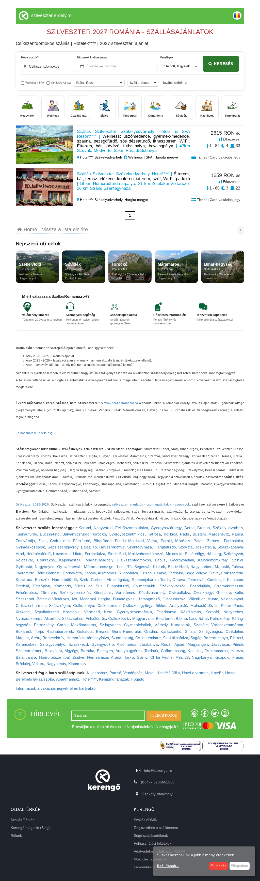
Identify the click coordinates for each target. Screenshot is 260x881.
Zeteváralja (25, 541)
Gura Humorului (126, 631)
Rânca (237, 534)
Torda (165, 579)
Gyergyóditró (102, 644)
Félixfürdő (81, 541)
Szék (83, 579)
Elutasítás (218, 866)
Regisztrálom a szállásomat (156, 828)
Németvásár (97, 657)
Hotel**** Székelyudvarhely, (101, 200)
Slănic (142, 657)
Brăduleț (23, 664)
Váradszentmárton (227, 625)
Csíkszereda (232, 573)
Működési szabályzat (150, 859)
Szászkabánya (230, 547)
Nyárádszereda (29, 618)
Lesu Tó (124, 566)
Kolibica (170, 534)
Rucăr (166, 644)
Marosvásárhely (99, 560)
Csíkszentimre (148, 638)
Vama (152, 541)
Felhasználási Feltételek (33, 433)
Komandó (62, 586)
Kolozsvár (24, 560)
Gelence (223, 592)
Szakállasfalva (175, 638)
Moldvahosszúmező (145, 554)
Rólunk (16, 835)
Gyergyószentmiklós (126, 534)
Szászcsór (25, 599)
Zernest (213, 541)
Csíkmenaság (173, 651)
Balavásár (53, 651)
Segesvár (142, 566)
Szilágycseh (110, 625)
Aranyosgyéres (129, 651)
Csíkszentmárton (31, 605)
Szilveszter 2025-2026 (32, 504)
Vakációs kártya (61, 82)
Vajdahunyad (232, 599)
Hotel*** (163, 673)
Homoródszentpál (54, 657)
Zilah (42, 541)
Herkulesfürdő (38, 554)
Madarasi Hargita (95, 599)
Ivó (74, 599)
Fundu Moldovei (129, 541)
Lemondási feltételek (150, 867)
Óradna (150, 631)
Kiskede (23, 612)
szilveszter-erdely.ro (51, 15)
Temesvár (196, 579)
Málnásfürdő (201, 605)
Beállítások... (168, 866)
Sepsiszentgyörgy (62, 547)
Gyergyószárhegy (166, 528)
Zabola (90, 573)
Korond (84, 528)
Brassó (203, 528)
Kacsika (195, 651)
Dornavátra (72, 573)
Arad (20, 554)
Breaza (102, 631)
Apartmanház (67, 679)
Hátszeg (213, 554)
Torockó (99, 534)
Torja (39, 631)
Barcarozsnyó (216, 638)
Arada (116, 657)
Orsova (178, 579)
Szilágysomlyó (52, 644)
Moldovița (174, 554)
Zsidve (78, 657)
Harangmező (148, 599)
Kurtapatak (180, 625)
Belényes (105, 651)
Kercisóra (24, 579)
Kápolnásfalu (70, 560)
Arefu (35, 638)
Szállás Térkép (23, 820)
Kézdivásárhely (152, 592)
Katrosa (154, 534)
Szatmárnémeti (29, 651)
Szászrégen (59, 605)
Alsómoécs (126, 644)
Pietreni (236, 638)
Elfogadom (239, 866)
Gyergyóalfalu (182, 560)
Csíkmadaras (216, 651)
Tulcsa (237, 566)
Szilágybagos (210, 631)
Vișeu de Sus (89, 586)
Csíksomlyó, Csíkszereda (96, 605)
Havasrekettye (112, 547)
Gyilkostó (24, 566)
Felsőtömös (96, 618)
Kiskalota (85, 631)
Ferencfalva (95, 554)
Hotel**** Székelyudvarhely (101, 157)
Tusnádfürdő (26, 534)
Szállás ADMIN (145, 820)
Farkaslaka (233, 541)
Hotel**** (89, 679)
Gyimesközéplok (30, 547)
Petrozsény (220, 618)
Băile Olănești (48, 573)
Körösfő (212, 612)
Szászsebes (73, 618)
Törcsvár (48, 592)
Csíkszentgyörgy (137, 605)
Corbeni (97, 579)
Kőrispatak (102, 592)
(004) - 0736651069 (157, 782)
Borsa (189, 528)
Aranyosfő (178, 605)
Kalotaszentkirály (213, 560)
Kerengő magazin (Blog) (30, 828)
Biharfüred (102, 541)
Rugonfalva (128, 573)
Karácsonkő (170, 631)
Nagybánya (202, 657)
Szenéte (200, 625)
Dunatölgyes (124, 599)
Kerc (108, 612)
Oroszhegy (203, 592)
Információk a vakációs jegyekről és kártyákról (56, 688)
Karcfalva (71, 612)
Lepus (160, 560)
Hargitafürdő (165, 547)
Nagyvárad (103, 528)
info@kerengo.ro (158, 770)
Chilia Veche (161, 657)
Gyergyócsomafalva (134, 612)
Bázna (181, 618)
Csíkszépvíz (119, 618)
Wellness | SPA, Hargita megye (152, 157)
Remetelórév (53, 638)
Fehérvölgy (194, 554)
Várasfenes (125, 592)
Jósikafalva (205, 547)
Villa (176, 673)
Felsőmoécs (26, 592)
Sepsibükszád (46, 612)
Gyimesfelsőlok (137, 625)
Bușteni (199, 534)
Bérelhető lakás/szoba (35, 679)
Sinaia (190, 631)
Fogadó (137, 679)
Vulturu (38, 664)
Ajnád (179, 644)
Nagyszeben (201, 566)
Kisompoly (77, 664)
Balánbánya (26, 657)
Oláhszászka (173, 599)
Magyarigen (198, 644)
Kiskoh (159, 566)
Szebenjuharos (145, 579)
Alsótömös (107, 573)
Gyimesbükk (144, 586)
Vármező (92, 612)
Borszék (42, 579)
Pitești (238, 644)
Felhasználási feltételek (152, 843)
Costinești (215, 579)
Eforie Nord (178, 566)
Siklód (161, 605)
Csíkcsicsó (60, 541)
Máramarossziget (99, 566)
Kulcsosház (97, 673)
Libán (78, 554)
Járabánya (149, 644)
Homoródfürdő (64, 579)
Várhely (161, 625)
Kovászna (61, 554)
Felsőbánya (166, 612)
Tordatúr (151, 651)
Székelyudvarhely (228, 528)
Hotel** (217, 673)
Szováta (185, 547)
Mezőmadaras (83, 625)
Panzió (115, 673)
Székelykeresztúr (75, 592)
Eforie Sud (117, 554)
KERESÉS (223, 63)
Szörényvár (233, 554)
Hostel (230, 673)
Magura (22, 638)
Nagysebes (233, 612)
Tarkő (129, 657)
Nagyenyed (45, 566)
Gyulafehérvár (69, 566)
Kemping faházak (114, 679)
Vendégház (133, 673)
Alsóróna (52, 618)
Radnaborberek (59, 631)
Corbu (62, 625)
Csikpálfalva (179, 592)
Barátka (87, 651)
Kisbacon (235, 579)
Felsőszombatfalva (131, 528)
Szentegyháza (139, 547)
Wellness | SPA (34, 82)
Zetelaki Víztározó (53, 599)
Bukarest (23, 631)
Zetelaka (175, 573)
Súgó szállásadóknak (151, 835)
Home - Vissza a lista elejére (55, 229)
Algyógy (71, 651)
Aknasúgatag (118, 579)
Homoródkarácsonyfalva (88, 638)
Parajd (166, 541)
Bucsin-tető (49, 534)
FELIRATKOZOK (163, 715)
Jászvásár (220, 644)
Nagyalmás (56, 664)
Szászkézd (78, 644)
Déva (214, 573)
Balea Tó (89, 547)
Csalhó (160, 573)
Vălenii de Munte (203, 599)
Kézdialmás (191, 612)
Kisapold (222, 657)
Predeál (22, 586)
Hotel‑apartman (195, 673)
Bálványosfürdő (75, 534)
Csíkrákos (46, 560)
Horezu (237, 651)
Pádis (185, 534)
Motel (149, 673)
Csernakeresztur (228, 586)
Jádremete (25, 573)
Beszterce (165, 618)
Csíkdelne (234, 631)
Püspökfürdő (118, 586)
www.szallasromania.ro (121, 403)
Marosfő (222, 566)
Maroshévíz (218, 534)
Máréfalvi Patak (189, 541)
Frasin (237, 657)
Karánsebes (26, 644)
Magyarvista (143, 618)
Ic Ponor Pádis (229, 605)
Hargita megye (136, 200)
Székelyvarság (173, 586)
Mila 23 (182, 657)
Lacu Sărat (198, 618)
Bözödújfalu (200, 586)
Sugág (196, 638)
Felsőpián (41, 586)
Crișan (146, 573)
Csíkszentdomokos (134, 560)
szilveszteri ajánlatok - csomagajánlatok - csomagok (151, 504)
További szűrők (172, 83)
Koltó (238, 592)
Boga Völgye (196, 573)
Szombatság (122, 638)
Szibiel (237, 560)
